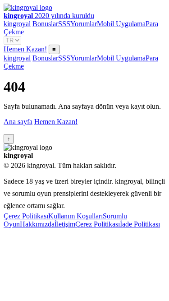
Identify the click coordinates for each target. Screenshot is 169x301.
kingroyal (17, 24)
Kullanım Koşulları (75, 216)
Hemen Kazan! (25, 49)
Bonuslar (45, 24)
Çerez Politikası (26, 216)
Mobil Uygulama (121, 24)
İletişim (65, 224)
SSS (64, 24)
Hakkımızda (37, 224)
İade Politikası (140, 224)
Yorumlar (83, 24)
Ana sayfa (18, 121)
